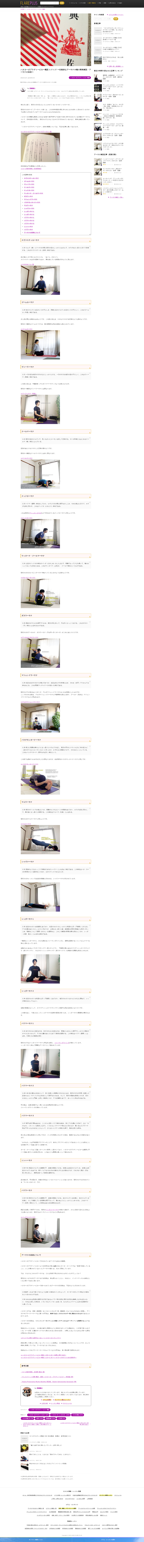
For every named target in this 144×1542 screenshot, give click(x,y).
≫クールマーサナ (27, 458)
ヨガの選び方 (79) (28, 1418)
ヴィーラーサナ (29, 184)
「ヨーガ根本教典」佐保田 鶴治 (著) (33, 1372)
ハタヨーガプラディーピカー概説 (80, 77)
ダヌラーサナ (28, 196)
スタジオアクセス (70, 1498)
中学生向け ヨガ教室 (67, 1528)
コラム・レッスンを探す (108, 1539)
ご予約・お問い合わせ (57, 1498)
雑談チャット (103, 1515)
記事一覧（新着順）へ (116, 66)
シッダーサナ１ (29, 211)
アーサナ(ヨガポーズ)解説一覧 (36, 1508)
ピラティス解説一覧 (51, 1508)
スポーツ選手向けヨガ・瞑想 (109, 1525)
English (120, 3)
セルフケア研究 (104, 1511)
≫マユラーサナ (26, 824)
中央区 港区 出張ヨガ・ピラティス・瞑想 (37, 1525)
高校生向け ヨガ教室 (80, 1528)
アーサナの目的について (32, 232)
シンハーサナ (28, 226)
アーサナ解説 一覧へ (116, 197)
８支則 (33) (61, 1418)
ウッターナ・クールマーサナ (33, 193)
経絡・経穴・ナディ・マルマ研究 (60, 1515)
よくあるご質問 (81, 1498)
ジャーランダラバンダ (62, 1043)
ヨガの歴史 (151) (78, 1415)
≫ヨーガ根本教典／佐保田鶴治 (31, 168)
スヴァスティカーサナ (31, 178)
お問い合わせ (112, 3)
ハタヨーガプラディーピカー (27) (39, 1415)
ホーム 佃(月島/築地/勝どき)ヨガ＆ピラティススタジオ (37, 1495)
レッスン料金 (55, 1403)
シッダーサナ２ (29, 214)
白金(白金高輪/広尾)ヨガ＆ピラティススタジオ (85, 1495)
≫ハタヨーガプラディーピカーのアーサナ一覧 (36, 131)
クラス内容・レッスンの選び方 (62, 1495)
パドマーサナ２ (29, 220)
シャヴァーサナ (29, 208)
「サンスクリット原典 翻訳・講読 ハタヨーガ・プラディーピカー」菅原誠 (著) (47, 1377)
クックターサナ (29, 190)
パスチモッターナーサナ (32, 202)
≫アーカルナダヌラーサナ (29, 637)
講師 (105, 3)
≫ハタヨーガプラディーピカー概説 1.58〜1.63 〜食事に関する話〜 (43, 1355)
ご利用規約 (90, 1498)
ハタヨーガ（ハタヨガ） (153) (61, 1415)
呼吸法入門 (95, 1511)
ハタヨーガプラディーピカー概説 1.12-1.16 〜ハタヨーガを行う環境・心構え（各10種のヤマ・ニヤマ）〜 (37, 1424)
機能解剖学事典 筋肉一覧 (64, 1511)
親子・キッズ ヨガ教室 (94, 1528)
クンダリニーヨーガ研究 (43, 1515)
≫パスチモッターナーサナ (29, 764)
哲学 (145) (40, 1418)
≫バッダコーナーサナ (28, 1217)
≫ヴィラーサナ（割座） (29, 393)
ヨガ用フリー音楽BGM (78, 1515)
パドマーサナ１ (29, 217)
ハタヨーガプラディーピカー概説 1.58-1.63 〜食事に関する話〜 (74, 1423)
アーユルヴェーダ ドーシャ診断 (86, 1508)
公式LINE (45, 1403)
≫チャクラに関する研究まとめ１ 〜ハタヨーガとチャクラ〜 (41, 1338)
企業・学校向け (92, 3)
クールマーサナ (29, 187)
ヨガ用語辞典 (52, 1511)
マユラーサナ (28, 205)
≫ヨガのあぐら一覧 (27, 264)
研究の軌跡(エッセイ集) (92, 1515)
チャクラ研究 (113, 1511)
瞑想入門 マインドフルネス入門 (81, 1511)
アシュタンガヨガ (35, 513)
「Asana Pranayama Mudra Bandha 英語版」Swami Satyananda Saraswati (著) (49, 1381)
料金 (100, 3)
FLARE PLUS (78, 1535)
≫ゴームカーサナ (27, 329)
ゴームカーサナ (29, 181)
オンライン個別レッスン (36, 1539)
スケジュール (74, 3)
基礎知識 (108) (50, 1418)
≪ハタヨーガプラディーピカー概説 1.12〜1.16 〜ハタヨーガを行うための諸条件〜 (49, 1357)
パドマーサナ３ (29, 223)
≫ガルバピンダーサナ (28, 577)
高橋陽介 (32, 88)
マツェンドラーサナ (30, 199)
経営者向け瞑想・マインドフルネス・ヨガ (36, 1528)
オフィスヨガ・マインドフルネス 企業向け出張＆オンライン (67, 1525)
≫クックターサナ (27, 518)
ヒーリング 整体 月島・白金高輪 (110, 1528)
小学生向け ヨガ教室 (54, 1528)
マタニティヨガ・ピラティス (92, 1525)
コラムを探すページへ (116, 14)
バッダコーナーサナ (52, 1209)
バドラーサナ (28, 229)
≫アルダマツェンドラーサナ (30, 702)
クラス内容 (83, 3)
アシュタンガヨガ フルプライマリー (106, 1508)
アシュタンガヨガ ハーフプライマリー (37, 1511)
